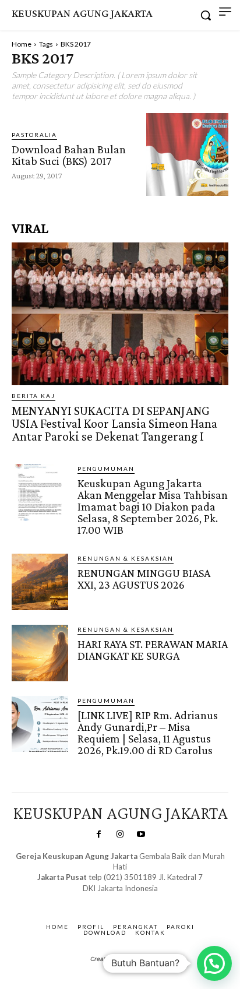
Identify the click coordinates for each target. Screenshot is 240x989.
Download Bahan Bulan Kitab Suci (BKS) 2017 (69, 155)
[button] (214, 963)
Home (21, 44)
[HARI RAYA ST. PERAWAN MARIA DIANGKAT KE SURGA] (40, 653)
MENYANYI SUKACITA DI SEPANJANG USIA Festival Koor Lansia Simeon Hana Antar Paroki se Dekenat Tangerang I (114, 423)
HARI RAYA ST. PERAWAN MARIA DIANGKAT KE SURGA (152, 650)
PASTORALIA (34, 134)
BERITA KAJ (33, 395)
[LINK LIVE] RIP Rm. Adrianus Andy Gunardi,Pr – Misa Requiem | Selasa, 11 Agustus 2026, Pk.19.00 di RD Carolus (147, 732)
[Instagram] (120, 834)
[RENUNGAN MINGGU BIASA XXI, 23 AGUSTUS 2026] (40, 582)
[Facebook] (98, 834)
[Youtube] (140, 834)
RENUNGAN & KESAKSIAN (125, 558)
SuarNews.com (102, 899)
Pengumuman (106, 468)
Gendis (154, 899)
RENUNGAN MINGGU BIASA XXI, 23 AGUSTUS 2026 (143, 578)
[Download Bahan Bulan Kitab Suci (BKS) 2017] (187, 154)
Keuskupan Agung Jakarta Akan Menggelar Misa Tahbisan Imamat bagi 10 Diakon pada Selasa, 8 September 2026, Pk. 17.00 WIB (152, 506)
